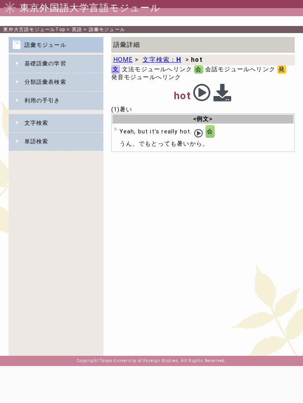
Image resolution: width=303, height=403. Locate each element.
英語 (77, 29)
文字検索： (161, 59)
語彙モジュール (107, 29)
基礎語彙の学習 (45, 63)
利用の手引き (42, 100)
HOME (123, 59)
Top (34, 29)
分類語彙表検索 (45, 82)
